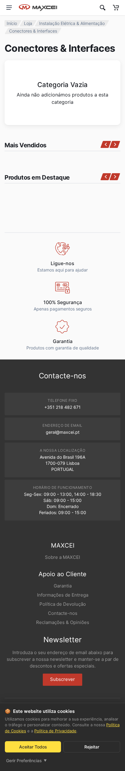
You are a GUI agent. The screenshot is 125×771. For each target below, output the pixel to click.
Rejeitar (91, 746)
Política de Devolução (62, 604)
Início (12, 23)
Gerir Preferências (26, 760)
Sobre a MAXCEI (62, 557)
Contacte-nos (62, 613)
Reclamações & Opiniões (62, 622)
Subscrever (62, 679)
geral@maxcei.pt (62, 432)
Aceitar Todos (33, 746)
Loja (28, 23)
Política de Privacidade (55, 730)
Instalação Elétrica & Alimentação (72, 23)
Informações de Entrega (62, 595)
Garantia (63, 586)
